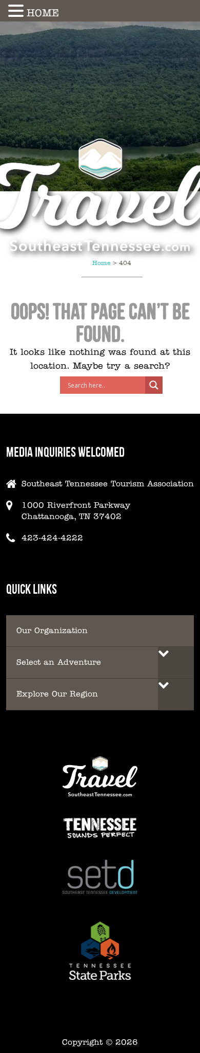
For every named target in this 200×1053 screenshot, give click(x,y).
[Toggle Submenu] (176, 662)
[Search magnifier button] (154, 385)
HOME (43, 13)
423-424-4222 (52, 538)
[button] (17, 11)
